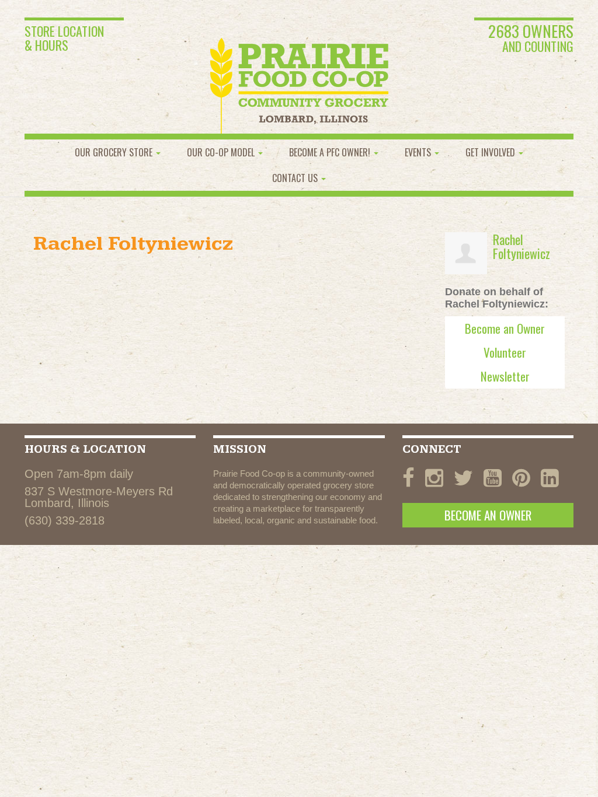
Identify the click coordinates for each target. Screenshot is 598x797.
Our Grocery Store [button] (115, 152)
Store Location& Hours (64, 38)
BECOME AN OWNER (487, 515)
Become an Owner (505, 328)
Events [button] (419, 152)
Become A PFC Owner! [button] (331, 152)
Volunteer (505, 352)
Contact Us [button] (296, 178)
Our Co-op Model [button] (222, 152)
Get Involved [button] (491, 152)
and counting (530, 39)
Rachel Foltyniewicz (521, 246)
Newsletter (505, 376)
